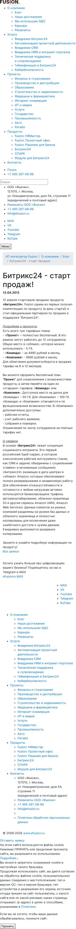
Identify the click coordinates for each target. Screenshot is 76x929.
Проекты (13, 74)
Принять (7, 926)
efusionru (9, 576)
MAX (10, 221)
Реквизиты (22, 30)
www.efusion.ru (34, 833)
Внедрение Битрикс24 (31, 39)
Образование (24, 87)
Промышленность (28, 118)
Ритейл (20, 127)
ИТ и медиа (23, 105)
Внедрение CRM (26, 47)
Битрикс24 (23, 149)
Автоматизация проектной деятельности (45, 43)
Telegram (13, 234)
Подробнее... (9, 858)
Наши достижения (28, 17)
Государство (24, 114)
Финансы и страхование (32, 78)
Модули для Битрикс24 (32, 158)
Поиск (12, 170)
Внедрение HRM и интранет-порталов (42, 52)
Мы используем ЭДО (30, 21)
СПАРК (20, 153)
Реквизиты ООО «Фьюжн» (26, 204)
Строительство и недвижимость (39, 92)
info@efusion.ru (18, 213)
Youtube (13, 229)
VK (9, 225)
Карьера (21, 25)
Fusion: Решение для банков (35, 145)
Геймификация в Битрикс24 (35, 65)
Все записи (11, 551)
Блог (18, 12)
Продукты (14, 131)
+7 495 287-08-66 (20, 174)
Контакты (14, 162)
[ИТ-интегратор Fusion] (20, 2)
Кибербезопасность (29, 70)
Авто (18, 122)
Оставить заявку (12, 840)
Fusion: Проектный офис (32, 140)
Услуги (12, 34)
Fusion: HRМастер (27, 136)
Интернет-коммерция (31, 100)
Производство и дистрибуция (37, 83)
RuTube (12, 238)
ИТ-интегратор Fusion (21, 256)
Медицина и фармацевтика (35, 96)
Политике (28, 906)
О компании (16, 8)
